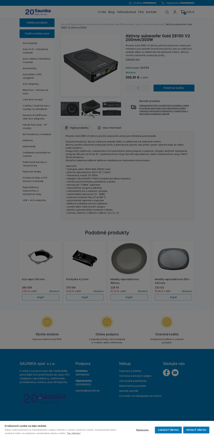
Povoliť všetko (196, 430)
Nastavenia (142, 430)
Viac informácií (74, 433)
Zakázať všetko (168, 430)
